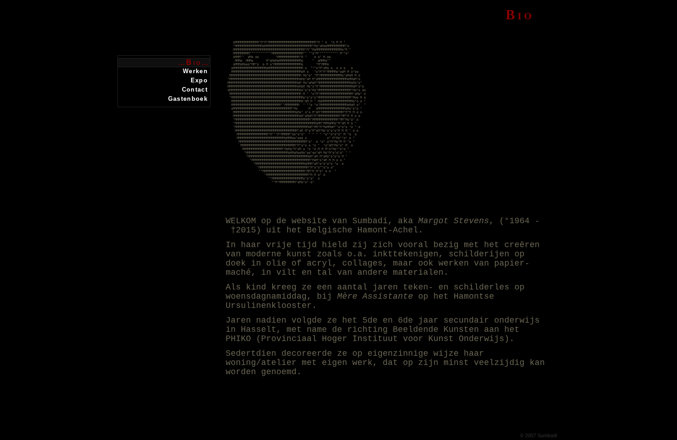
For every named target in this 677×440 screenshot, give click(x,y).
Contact (195, 89)
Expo (199, 80)
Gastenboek (188, 98)
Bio (194, 62)
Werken (195, 71)
